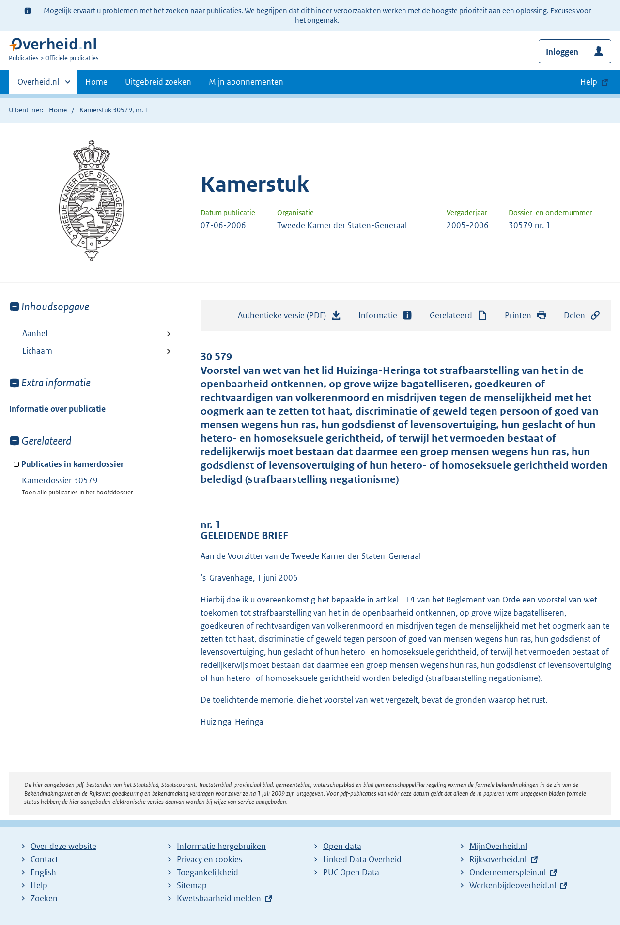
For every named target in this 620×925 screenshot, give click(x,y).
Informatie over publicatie (57, 408)
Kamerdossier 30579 (60, 480)
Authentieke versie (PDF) (284, 318)
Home (96, 82)
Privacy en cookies (209, 859)
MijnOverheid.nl (498, 846)
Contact (44, 859)
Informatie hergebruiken (221, 846)
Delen (574, 315)
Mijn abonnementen (246, 82)
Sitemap (192, 885)
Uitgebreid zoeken (158, 82)
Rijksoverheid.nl (498, 859)
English (43, 872)
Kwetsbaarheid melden (219, 898)
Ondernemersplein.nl (507, 872)
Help (39, 885)
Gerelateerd (451, 315)
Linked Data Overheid (362, 859)
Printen (518, 315)
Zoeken (44, 898)
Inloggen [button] (562, 51)
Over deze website (63, 846)
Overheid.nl (38, 85)
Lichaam (37, 350)
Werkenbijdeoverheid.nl (512, 885)
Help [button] (588, 82)
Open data (342, 846)
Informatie (377, 315)
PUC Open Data (351, 872)
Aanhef (35, 333)
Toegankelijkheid (207, 872)
